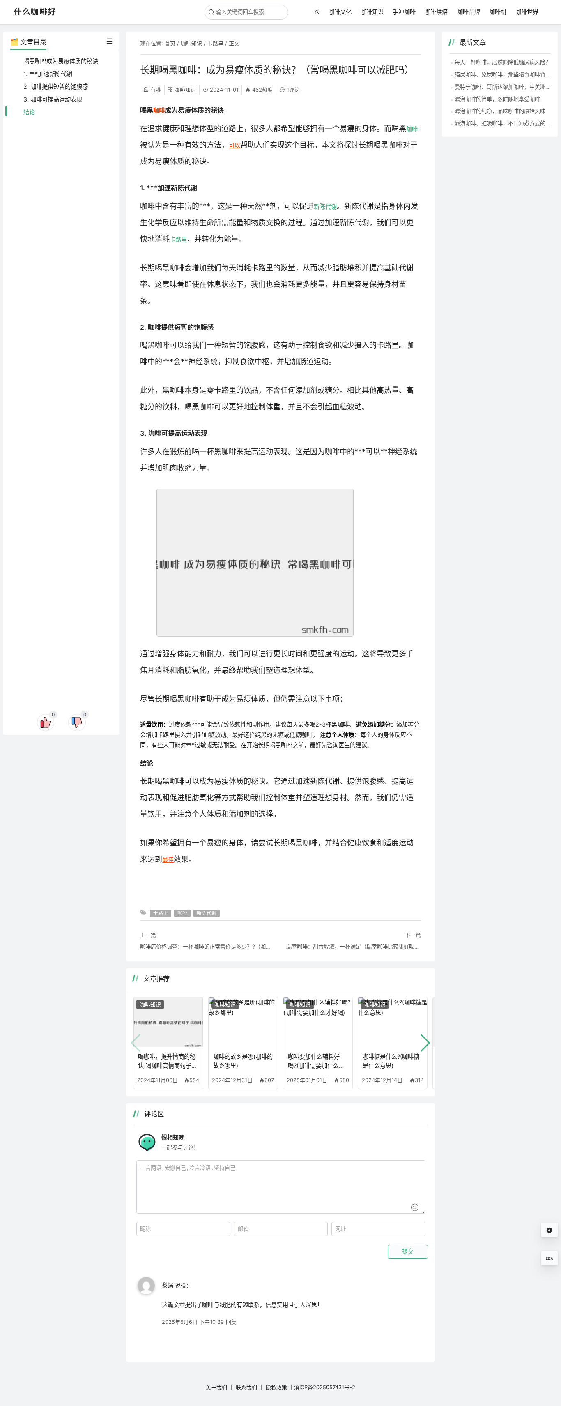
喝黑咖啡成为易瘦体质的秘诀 (60, 61)
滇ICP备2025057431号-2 (324, 1387)
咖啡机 (497, 11)
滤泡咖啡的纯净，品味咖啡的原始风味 (500, 111)
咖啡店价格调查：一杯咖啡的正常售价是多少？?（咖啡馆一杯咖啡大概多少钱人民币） (207, 946)
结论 (29, 112)
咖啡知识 (372, 11)
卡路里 (215, 43)
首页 (170, 43)
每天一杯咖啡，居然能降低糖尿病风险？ (503, 62)
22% (549, 1258)
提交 (408, 1251)
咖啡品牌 (468, 11)
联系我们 (246, 1387)
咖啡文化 (340, 11)
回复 (231, 1321)
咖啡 (159, 110)
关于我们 (216, 1387)
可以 (234, 145)
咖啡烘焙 (436, 11)
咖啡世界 (526, 11)
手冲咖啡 (404, 11)
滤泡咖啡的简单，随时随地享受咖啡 (497, 99)
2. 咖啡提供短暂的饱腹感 (55, 86)
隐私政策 (276, 1387)
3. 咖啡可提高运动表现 (52, 99)
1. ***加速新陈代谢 (47, 73)
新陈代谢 (325, 206)
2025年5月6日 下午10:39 (193, 1321)
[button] (425, 1043)
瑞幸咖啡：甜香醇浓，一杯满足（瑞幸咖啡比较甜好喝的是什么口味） (353, 946)
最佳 (168, 859)
